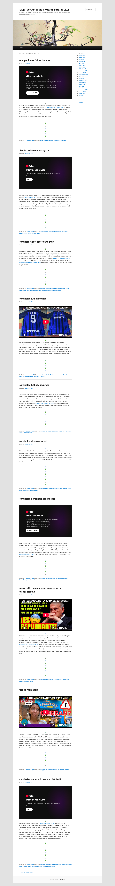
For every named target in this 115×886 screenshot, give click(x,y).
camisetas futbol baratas (32, 298)
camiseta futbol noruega (60, 140)
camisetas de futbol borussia (47, 431)
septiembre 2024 (83, 74)
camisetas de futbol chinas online (48, 769)
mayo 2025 (82, 61)
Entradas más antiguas (26, 872)
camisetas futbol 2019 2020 (26, 681)
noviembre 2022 (83, 90)
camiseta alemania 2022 (26, 554)
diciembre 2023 (83, 80)
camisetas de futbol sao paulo (63, 431)
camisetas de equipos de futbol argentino (50, 864)
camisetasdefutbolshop (44, 399)
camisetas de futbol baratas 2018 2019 (40, 779)
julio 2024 (81, 76)
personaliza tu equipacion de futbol (36, 376)
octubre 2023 (82, 82)
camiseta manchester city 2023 (44, 403)
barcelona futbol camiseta (46, 140)
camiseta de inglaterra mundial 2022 (30, 262)
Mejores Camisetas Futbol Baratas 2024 (44, 9)
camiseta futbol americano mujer (37, 241)
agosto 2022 (82, 93)
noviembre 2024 (83, 71)
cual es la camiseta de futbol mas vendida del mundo (41, 866)
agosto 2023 (82, 84)
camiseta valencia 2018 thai (47, 375)
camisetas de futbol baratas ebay (60, 679)
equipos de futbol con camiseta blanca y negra (49, 290)
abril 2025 (81, 63)
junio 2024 (81, 78)
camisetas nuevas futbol (25, 432)
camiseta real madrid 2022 (47, 823)
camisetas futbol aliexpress (34, 385)
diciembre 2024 (83, 69)
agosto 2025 (82, 57)
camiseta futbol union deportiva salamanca (51, 488)
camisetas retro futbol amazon (30, 490)
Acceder (81, 102)
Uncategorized (30, 140)
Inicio (21, 47)
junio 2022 (81, 95)
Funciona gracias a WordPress (57, 880)
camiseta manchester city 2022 (28, 644)
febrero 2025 (82, 67)
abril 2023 (81, 88)
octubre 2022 (82, 92)
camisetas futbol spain (61, 578)
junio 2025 (81, 59)
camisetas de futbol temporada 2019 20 (29, 142)
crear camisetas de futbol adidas (48, 231)
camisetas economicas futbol (47, 578)
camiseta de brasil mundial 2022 (54, 107)
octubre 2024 (82, 73)
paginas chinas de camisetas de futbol (34, 771)
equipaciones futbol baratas (34, 60)
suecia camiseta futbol (34, 233)
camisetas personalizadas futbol (37, 498)
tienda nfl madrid (28, 689)
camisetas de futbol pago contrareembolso (51, 288)
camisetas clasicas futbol (33, 441)
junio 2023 (81, 86)
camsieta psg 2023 (30, 197)
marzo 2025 (82, 65)
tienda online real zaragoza (34, 150)
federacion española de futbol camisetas (29, 580)
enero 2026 (82, 55)
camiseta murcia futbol (46, 679)
